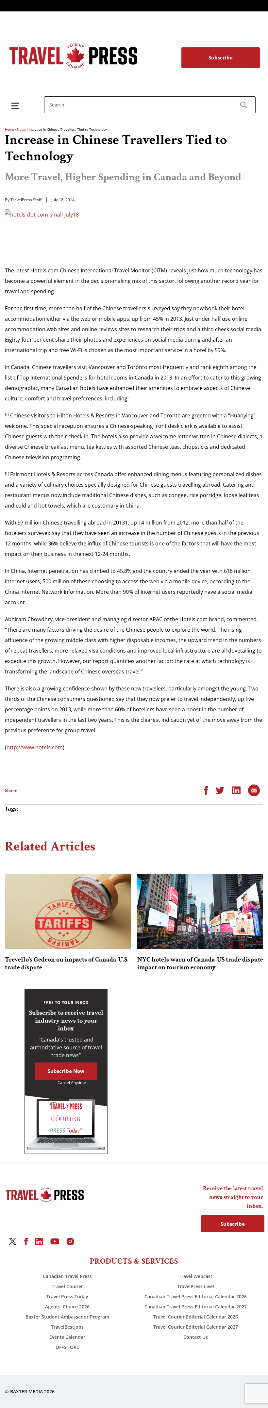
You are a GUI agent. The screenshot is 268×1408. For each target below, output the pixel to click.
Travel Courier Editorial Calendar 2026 (195, 1317)
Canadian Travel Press (67, 1276)
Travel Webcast (195, 1276)
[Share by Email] (254, 789)
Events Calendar (67, 1337)
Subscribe (221, 57)
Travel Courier (67, 1286)
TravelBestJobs (67, 1327)
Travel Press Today (67, 1296)
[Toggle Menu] (16, 106)
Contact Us (195, 1337)
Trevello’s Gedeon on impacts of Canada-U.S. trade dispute (66, 963)
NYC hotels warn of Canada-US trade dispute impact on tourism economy (200, 963)
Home (9, 129)
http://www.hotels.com (35, 747)
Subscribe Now (66, 1071)
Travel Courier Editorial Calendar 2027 (195, 1327)
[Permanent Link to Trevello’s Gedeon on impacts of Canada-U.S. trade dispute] (68, 911)
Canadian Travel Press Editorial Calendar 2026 (195, 1296)
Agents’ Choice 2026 (67, 1306)
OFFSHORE (67, 1347)
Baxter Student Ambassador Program (67, 1317)
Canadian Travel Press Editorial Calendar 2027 (195, 1306)
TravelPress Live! (195, 1286)
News (21, 129)
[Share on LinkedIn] (236, 789)
